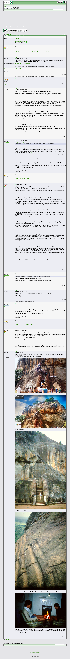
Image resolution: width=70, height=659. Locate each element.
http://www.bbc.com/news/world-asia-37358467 (21, 41)
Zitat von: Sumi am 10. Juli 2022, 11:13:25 (20, 142)
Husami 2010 (34, 655)
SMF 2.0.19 (31, 652)
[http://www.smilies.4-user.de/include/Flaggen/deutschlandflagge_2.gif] (10, 84)
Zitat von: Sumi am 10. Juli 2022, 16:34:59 (20, 275)
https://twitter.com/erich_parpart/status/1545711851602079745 (24, 324)
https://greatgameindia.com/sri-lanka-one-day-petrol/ (22, 63)
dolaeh (5, 78)
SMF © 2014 (34, 652)
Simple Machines (38, 652)
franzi (5, 351)
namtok (5, 320)
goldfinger (5, 57)
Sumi (5, 88)
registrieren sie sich (15, 6)
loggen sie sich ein (8, 6)
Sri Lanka (17, 38)
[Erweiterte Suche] (51, 9)
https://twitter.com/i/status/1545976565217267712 (22, 178)
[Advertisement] (35, 18)
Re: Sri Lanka (18, 46)
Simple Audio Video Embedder (35, 653)
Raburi (5, 46)
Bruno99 (5, 303)
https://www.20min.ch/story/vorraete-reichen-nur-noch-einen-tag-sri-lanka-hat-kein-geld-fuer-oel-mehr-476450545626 (32, 51)
